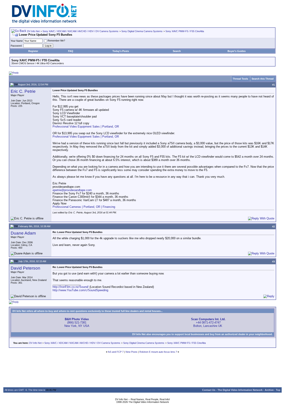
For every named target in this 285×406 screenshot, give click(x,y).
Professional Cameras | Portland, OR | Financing (84, 206)
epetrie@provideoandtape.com (72, 190)
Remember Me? (56, 40)
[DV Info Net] (44, 22)
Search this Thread (263, 78)
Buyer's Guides (237, 51)
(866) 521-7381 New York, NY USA (76, 322)
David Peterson (25, 268)
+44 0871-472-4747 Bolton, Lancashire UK (208, 322)
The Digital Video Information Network (240, 390)
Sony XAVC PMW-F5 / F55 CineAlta (184, 31)
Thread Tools (240, 78)
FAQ (70, 51)
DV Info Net (33, 31)
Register (33, 51)
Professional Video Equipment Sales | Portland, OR (86, 126)
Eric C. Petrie (23, 91)
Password (16, 45)
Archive (269, 390)
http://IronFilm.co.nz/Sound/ (71, 287)
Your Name (17, 40)
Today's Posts (120, 51)
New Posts (131, 351)
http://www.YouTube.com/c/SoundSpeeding (80, 290)
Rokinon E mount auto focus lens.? (158, 351)
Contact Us (208, 390)
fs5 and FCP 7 (116, 351)
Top (278, 390)
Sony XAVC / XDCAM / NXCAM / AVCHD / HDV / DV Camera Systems (80, 31)
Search (177, 51)
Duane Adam (23, 233)
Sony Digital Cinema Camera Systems (142, 31)
